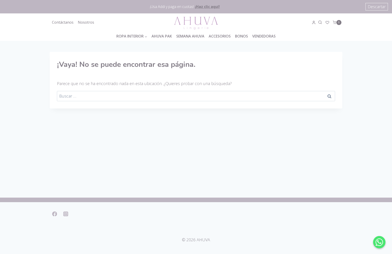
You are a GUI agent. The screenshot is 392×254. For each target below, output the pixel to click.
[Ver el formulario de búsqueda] (320, 22)
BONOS (241, 36)
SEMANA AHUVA (190, 36)
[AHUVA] (196, 22)
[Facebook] (54, 214)
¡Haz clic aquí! (207, 6)
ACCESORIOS (220, 36)
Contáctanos (63, 22)
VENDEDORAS (264, 36)
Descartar (377, 6)
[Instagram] (66, 214)
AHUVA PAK (162, 36)
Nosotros (86, 22)
